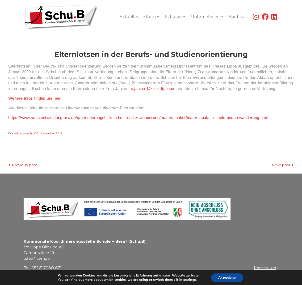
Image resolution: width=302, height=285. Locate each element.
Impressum (265, 268)
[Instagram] (256, 18)
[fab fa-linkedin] (274, 18)
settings (189, 280)
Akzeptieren (227, 277)
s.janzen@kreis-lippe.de (153, 88)
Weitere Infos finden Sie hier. (35, 98)
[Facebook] (265, 18)
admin (28, 133)
